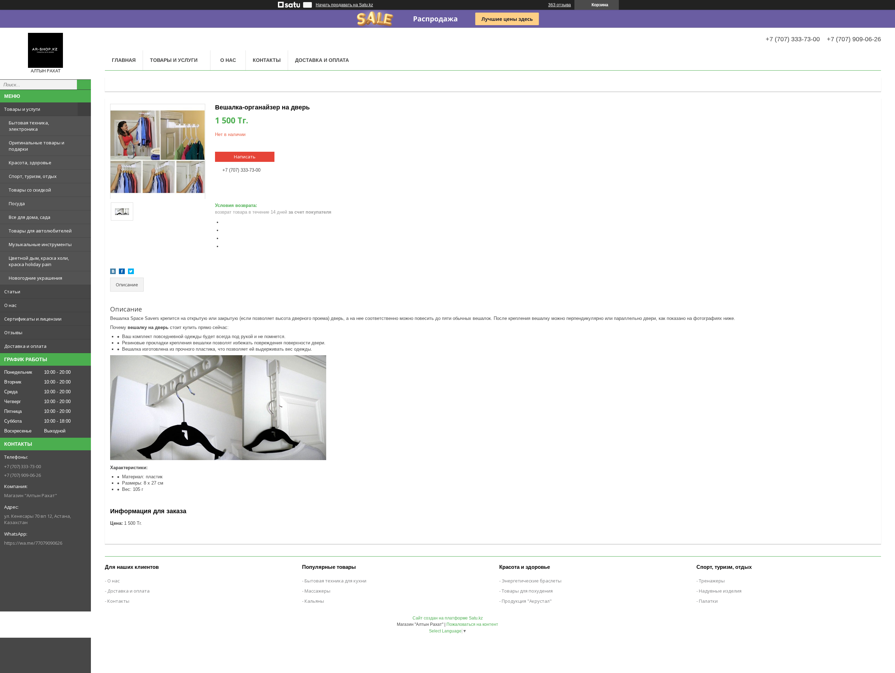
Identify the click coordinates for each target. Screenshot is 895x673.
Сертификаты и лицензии (33, 319)
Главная (124, 60)
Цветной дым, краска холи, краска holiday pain (39, 261)
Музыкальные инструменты (40, 244)
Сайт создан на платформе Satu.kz (448, 618)
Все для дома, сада (29, 217)
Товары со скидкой (30, 190)
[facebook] (122, 272)
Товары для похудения (527, 591)
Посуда (17, 203)
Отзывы (13, 332)
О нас (10, 305)
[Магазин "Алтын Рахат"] (45, 50)
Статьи (12, 291)
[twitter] (131, 272)
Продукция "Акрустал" (527, 601)
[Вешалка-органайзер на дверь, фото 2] (122, 211)
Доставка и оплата (25, 346)
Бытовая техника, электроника (29, 126)
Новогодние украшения (35, 278)
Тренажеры (712, 581)
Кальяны (314, 601)
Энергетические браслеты (531, 581)
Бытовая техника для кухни (335, 581)
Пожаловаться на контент (472, 624)
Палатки (708, 601)
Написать (245, 156)
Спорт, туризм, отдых (33, 176)
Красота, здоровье (30, 162)
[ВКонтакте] (113, 272)
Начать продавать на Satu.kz (344, 4)
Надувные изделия (720, 591)
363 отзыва (559, 4)
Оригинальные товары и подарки (36, 145)
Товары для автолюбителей (40, 231)
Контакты (267, 60)
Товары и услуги (22, 109)
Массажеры (317, 591)
